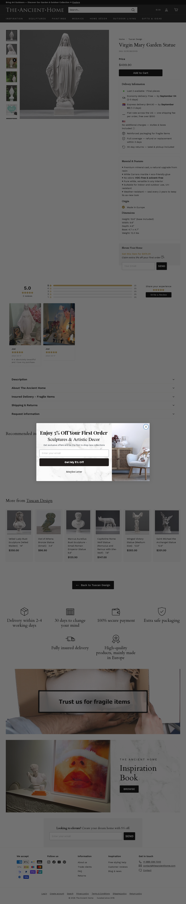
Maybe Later (74, 472)
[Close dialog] (146, 426)
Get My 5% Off (74, 462)
